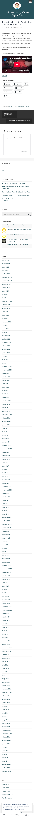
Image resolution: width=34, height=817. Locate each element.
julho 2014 (5, 582)
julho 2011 (5, 706)
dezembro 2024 (7, 277)
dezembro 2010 (7, 730)
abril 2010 (5, 757)
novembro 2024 (7, 281)
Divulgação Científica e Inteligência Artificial (16, 195)
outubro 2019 (6, 397)
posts (10, 106)
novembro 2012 (7, 651)
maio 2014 (5, 589)
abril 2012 (5, 675)
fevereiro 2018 (6, 442)
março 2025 (5, 270)
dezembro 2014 (7, 565)
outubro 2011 (6, 696)
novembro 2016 (7, 490)
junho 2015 (5, 545)
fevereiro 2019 (6, 411)
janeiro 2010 (6, 768)
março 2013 (5, 637)
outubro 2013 (6, 613)
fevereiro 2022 (6, 335)
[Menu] (30, 1)
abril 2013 (5, 634)
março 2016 (5, 514)
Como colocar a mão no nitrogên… (22, 229)
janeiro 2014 (6, 603)
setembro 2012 (6, 658)
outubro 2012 (6, 654)
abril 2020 (5, 394)
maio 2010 (5, 754)
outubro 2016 (6, 493)
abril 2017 (5, 473)
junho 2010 (5, 750)
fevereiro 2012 (6, 682)
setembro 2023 (6, 308)
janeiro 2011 (6, 727)
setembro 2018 (6, 421)
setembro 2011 (6, 699)
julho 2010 (5, 747)
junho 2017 (5, 466)
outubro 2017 (6, 452)
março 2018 (5, 438)
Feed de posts (6, 791)
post (3, 167)
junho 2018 (5, 428)
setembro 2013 (6, 617)
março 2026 (5, 260)
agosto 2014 (6, 579)
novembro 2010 (7, 733)
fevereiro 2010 (6, 764)
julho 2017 (5, 462)
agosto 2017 (6, 459)
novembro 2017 (7, 449)
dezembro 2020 (7, 366)
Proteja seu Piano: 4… (13, 244)
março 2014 (5, 596)
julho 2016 (5, 504)
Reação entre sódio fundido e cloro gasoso (8, 114)
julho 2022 (5, 325)
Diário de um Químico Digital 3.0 (17, 14)
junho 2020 (5, 387)
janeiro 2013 (6, 644)
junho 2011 (5, 709)
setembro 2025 (6, 263)
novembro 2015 (7, 528)
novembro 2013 (7, 610)
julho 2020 (5, 383)
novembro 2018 (7, 414)
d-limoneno (25, 244)
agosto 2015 (6, 538)
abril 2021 (5, 363)
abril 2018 (5, 435)
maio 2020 (5, 390)
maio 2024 (5, 294)
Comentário (23, 151)
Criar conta (5, 784)
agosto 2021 (6, 353)
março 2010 (5, 761)
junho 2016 (5, 507)
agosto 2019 (6, 404)
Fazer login (5, 787)
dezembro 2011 (7, 689)
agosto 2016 (6, 500)
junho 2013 (5, 627)
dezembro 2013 (7, 606)
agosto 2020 (6, 380)
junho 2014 (5, 586)
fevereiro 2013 (6, 641)
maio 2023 (5, 318)
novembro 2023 (7, 301)
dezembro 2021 (7, 342)
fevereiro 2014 (6, 600)
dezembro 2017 (7, 445)
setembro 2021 (6, 349)
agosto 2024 (6, 287)
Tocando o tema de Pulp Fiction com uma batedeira (17, 23)
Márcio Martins (16, 27)
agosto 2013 (6, 620)
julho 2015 (5, 541)
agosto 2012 (6, 661)
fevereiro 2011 (6, 723)
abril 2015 (5, 552)
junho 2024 (5, 291)
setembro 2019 (6, 401)
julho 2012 (5, 665)
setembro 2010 (6, 740)
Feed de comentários (8, 794)
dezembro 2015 (7, 524)
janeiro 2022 (6, 339)
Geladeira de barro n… (13, 225)
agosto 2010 (6, 744)
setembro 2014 (6, 576)
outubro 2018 (6, 418)
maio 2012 (5, 672)
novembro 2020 (7, 370)
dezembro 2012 (7, 648)
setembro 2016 (6, 497)
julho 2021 (5, 356)
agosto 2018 (6, 425)
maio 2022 (5, 332)
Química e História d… (13, 239)
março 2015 (5, 555)
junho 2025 (5, 267)
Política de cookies (19, 809)
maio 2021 (5, 359)
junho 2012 (5, 668)
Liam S (9, 229)
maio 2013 (5, 630)
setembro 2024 (6, 284)
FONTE (4, 76)
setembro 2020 (6, 377)
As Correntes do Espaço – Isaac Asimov (14, 183)
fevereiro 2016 (6, 517)
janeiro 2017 (6, 483)
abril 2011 (5, 716)
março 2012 (5, 679)
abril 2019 (5, 407)
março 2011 (5, 720)
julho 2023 (5, 311)
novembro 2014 (7, 569)
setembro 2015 (6, 534)
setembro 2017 (6, 455)
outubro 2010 (6, 737)
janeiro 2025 (6, 274)
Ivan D (9, 234)
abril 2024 (5, 298)
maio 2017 (5, 469)
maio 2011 (5, 713)
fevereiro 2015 (6, 558)
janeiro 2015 (6, 562)
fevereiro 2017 (6, 480)
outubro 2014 (6, 572)
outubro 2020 (6, 373)
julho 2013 (5, 624)
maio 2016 (5, 510)
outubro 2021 (6, 346)
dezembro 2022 (7, 322)
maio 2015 (5, 548)
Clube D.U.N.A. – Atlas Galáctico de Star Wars (16, 192)
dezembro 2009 (7, 771)
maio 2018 (5, 432)
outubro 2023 (6, 305)
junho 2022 (5, 329)
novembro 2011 (7, 692)
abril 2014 (5, 593)
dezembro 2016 (7, 486)
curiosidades (21, 106)
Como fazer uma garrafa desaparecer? (19, 120)
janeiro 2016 (6, 521)
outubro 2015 (6, 531)
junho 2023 (5, 315)
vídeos (27, 106)
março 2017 (5, 476)
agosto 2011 (6, 702)
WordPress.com (7, 798)
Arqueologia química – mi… (20, 234)
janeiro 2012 (6, 685)
